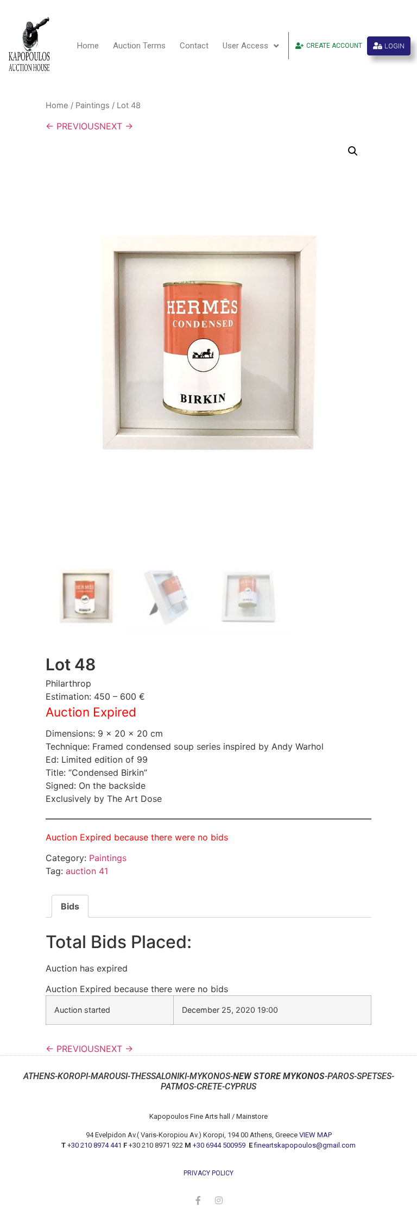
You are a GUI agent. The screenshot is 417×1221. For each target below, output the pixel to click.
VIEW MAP (315, 1135)
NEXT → (116, 126)
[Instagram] (218, 1200)
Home (88, 46)
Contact (194, 46)
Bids (70, 906)
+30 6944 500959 (220, 1145)
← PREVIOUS (72, 126)
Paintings (92, 105)
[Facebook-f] (198, 1200)
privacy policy (208, 1173)
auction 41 (87, 870)
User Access (245, 46)
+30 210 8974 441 (94, 1145)
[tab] (70, 906)
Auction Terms (139, 46)
